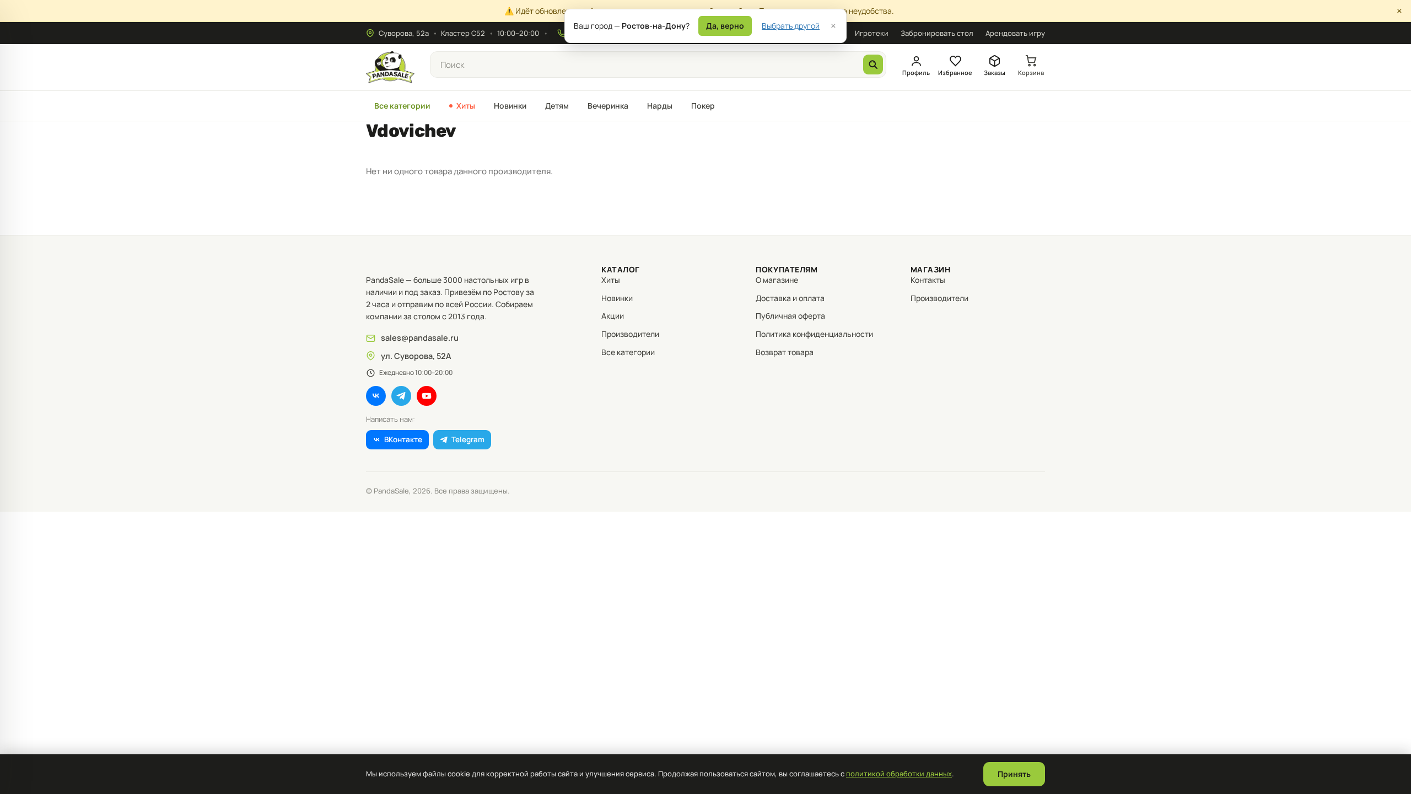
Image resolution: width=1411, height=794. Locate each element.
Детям (557, 105)
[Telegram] (401, 396)
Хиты (465, 105)
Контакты (928, 280)
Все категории (402, 105)
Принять (1014, 774)
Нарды (659, 105)
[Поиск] (873, 64)
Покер (703, 105)
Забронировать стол (937, 33)
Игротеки (871, 33)
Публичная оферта (790, 315)
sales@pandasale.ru (420, 337)
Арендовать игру (1015, 33)
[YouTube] (427, 396)
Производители (630, 334)
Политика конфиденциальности (814, 334)
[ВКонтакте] (376, 396)
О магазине (777, 280)
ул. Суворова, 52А (416, 356)
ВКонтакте (403, 439)
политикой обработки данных (899, 774)
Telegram (467, 439)
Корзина (1031, 72)
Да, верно (725, 25)
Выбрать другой (791, 25)
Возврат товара (785, 352)
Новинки (510, 105)
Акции (612, 315)
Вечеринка (608, 105)
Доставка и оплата (790, 298)
